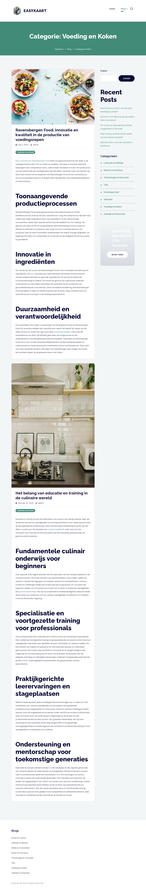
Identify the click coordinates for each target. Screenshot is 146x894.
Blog (123, 9)
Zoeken (103, 71)
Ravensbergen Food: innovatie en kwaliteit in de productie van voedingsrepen (47, 135)
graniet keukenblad (27, 591)
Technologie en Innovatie (116, 177)
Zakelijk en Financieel (114, 214)
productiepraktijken (62, 332)
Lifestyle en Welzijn (113, 163)
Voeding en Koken (25, 152)
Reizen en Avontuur (113, 170)
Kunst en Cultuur (18, 838)
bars (32, 273)
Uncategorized (111, 192)
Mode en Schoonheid (20, 848)
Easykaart (35, 11)
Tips (106, 185)
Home (112, 9)
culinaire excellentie (55, 529)
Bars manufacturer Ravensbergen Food (32, 161)
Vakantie (108, 199)
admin (35, 144)
